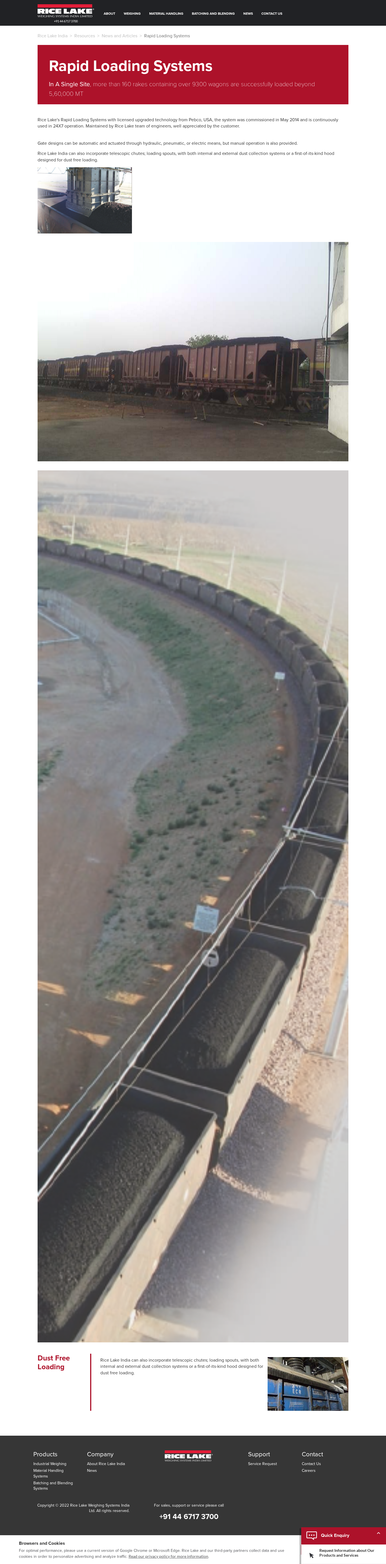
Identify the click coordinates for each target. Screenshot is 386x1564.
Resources (84, 36)
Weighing (132, 14)
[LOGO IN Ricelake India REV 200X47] (189, 1458)
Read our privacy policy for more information (168, 1556)
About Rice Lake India (106, 1463)
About (109, 14)
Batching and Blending (213, 14)
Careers (309, 1470)
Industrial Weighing (49, 1463)
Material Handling (166, 14)
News (248, 14)
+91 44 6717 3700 (66, 21)
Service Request (262, 1463)
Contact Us (271, 14)
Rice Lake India (53, 36)
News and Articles (119, 36)
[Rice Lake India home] (66, 11)
